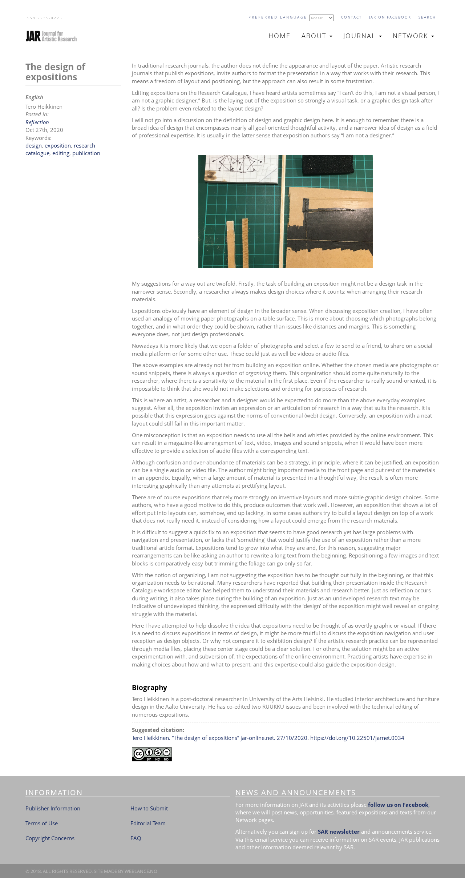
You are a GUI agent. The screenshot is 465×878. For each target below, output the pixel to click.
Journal (360, 35)
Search (427, 17)
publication (86, 153)
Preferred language (277, 17)
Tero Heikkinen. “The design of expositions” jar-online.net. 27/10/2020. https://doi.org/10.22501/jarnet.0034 (268, 737)
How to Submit (149, 808)
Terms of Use (41, 823)
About (315, 35)
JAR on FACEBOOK (390, 17)
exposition (58, 145)
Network (411, 35)
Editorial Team (148, 823)
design (33, 145)
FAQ (135, 838)
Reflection (37, 122)
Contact (351, 17)
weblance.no (141, 871)
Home (279, 35)
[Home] (54, 36)
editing (60, 153)
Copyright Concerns (49, 838)
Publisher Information (52, 808)
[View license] (286, 754)
